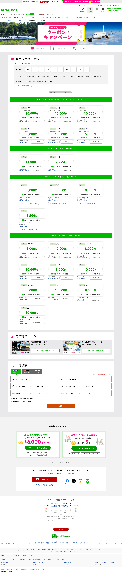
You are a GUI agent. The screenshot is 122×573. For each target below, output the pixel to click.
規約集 (37, 569)
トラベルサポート (73, 551)
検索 (61, 406)
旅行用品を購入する (38, 562)
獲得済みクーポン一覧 (55, 92)
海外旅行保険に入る (6, 562)
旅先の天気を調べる (69, 562)
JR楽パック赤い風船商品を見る (29, 203)
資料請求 (43, 569)
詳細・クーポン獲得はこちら (45, 350)
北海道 (34, 542)
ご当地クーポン (62, 48)
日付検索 (82, 48)
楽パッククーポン (41, 48)
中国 (6, 544)
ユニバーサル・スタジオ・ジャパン (75, 549)
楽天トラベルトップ (6, 20)
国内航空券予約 (54, 551)
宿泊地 (13, 393)
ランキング (99, 549)
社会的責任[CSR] (25, 569)
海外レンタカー (63, 551)
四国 (81, 542)
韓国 (2, 544)
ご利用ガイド (86, 5)
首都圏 (47, 542)
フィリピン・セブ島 (44, 544)
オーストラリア (98, 544)
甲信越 (59, 542)
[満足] (71, 510)
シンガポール (22, 544)
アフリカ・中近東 (112, 544)
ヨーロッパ (90, 544)
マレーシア (58, 544)
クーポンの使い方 (66, 92)
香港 (9, 544)
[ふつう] (61, 510)
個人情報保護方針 (15, 569)
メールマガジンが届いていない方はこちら (45, 484)
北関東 (42, 542)
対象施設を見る (37, 121)
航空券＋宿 (16, 372)
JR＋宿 (37, 372)
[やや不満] (56, 510)
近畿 (70, 542)
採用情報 (32, 569)
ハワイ (74, 544)
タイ (16, 544)
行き (16, 379)
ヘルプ (79, 5)
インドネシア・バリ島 (32, 544)
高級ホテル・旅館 (46, 549)
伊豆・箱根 (53, 542)
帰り (65, 379)
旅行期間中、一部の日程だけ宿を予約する (24, 398)
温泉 (39, 549)
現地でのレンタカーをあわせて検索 (22, 401)
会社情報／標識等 (5, 569)
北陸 (63, 542)
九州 (84, 542)
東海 (67, 542)
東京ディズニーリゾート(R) (58, 549)
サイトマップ (94, 5)
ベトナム (52, 544)
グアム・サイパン (67, 544)
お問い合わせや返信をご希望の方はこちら (61, 506)
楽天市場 (109, 5)
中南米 (105, 544)
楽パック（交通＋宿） (17, 20)
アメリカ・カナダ (82, 544)
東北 (39, 542)
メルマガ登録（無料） (46, 479)
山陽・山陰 (75, 542)
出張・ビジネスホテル (31, 549)
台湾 (13, 544)
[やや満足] (66, 510)
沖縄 (88, 542)
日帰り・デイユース (90, 549)
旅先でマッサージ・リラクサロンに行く (104, 562)
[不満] (51, 510)
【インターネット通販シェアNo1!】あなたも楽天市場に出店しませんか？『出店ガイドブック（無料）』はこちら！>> (40, 559)
